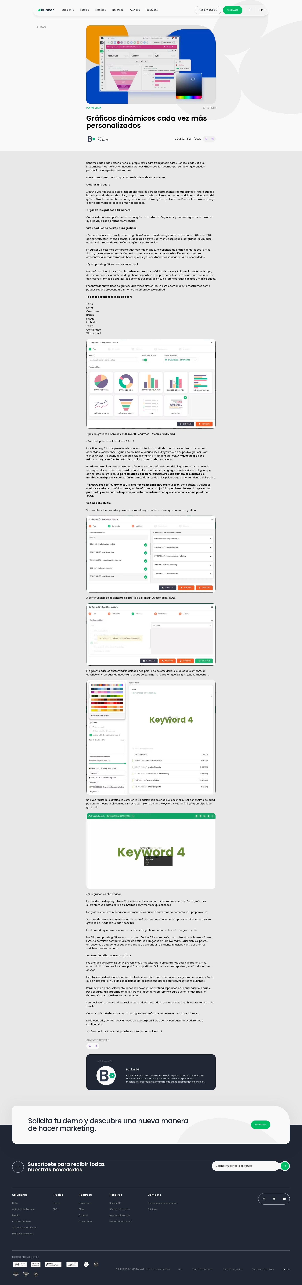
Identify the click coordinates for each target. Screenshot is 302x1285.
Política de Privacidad (202, 1269)
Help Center (191, 1013)
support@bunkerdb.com (151, 1020)
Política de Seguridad (232, 1269)
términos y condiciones (263, 1269)
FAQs (180, 1269)
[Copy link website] (206, 139)
